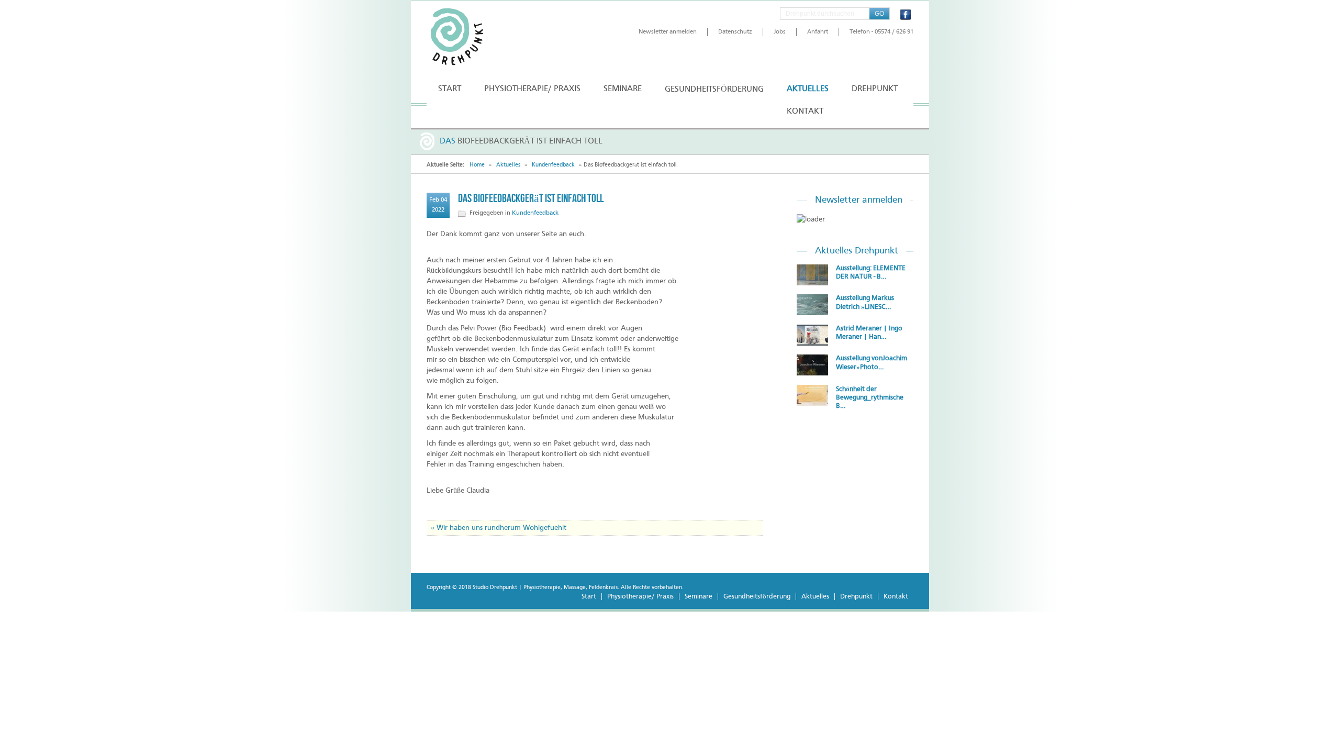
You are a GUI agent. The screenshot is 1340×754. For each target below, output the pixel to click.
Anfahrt (817, 32)
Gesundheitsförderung (756, 596)
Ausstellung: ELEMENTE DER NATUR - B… (871, 272)
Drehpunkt (856, 596)
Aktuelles (508, 165)
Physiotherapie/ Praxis (640, 596)
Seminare (698, 596)
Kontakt (896, 596)
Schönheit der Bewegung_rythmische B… (869, 397)
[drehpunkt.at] (474, 37)
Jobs (780, 32)
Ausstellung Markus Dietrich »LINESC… (865, 303)
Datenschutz (735, 32)
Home (477, 165)
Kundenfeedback (553, 165)
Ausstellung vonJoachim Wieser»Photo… (871, 363)
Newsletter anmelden (668, 32)
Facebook (905, 14)
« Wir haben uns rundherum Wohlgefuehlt (498, 527)
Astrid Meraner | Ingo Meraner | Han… (869, 332)
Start (589, 596)
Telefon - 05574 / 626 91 (881, 32)
